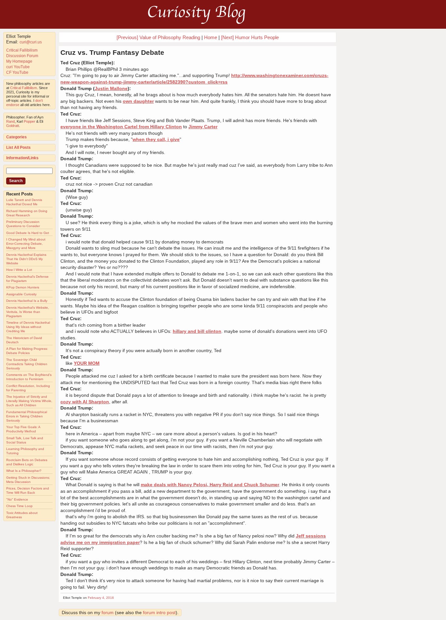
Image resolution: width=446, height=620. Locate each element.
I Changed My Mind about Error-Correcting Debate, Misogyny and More (25, 244)
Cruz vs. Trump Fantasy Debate (112, 52)
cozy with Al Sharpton (84, 401)
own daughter (138, 101)
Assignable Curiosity (21, 294)
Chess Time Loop (19, 506)
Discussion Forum (22, 56)
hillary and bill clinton (197, 331)
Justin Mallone (111, 88)
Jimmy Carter (202, 126)
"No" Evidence (17, 499)
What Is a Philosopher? (23, 471)
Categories (16, 137)
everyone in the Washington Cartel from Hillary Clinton (121, 126)
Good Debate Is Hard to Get (27, 233)
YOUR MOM (87, 363)
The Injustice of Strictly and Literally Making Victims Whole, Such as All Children (29, 401)
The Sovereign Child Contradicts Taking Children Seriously (26, 364)
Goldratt (12, 126)
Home (210, 37)
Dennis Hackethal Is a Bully (26, 300)
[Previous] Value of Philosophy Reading (158, 37)
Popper (29, 121)
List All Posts (18, 147)
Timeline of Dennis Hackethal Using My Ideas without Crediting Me (28, 327)
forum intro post (159, 612)
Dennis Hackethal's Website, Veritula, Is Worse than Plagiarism (27, 312)
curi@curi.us (31, 42)
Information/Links (22, 158)
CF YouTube (17, 72)
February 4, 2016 (101, 597)
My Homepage (19, 61)
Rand (10, 121)
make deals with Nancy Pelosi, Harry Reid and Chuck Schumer (210, 484)
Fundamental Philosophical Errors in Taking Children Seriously (26, 416)
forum (108, 612)
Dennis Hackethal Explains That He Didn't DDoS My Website (26, 259)
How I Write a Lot (19, 269)
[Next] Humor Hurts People (250, 37)
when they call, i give (156, 139)
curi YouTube (18, 67)
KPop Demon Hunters (22, 287)
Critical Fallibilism (22, 50)
